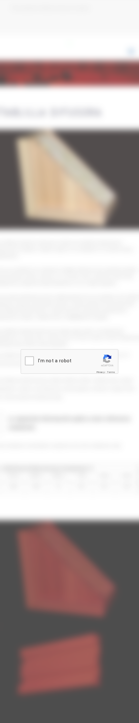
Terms (111, 372)
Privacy (100, 372)
